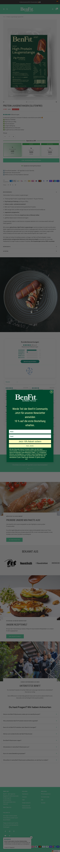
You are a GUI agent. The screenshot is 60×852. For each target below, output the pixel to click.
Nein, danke (30, 446)
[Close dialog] (51, 391)
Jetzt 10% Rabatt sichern (30, 441)
